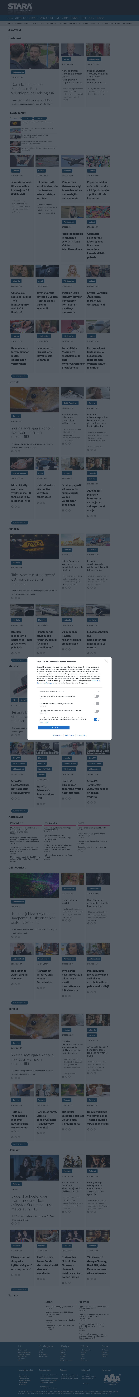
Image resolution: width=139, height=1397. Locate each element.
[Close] (107, 662)
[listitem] (69, 691)
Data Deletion (57, 735)
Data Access (69, 735)
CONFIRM (54, 727)
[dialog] (69, 698)
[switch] (96, 696)
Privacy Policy (82, 735)
